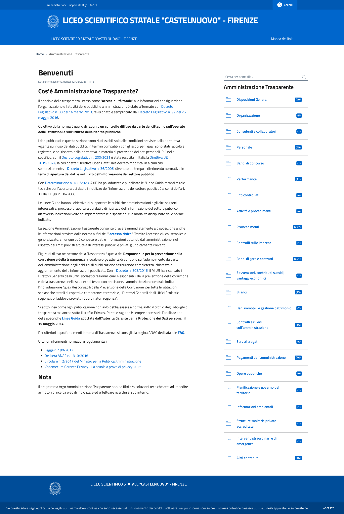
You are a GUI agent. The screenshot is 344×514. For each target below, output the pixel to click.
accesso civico (120, 233)
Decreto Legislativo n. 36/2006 (90, 168)
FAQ (181, 332)
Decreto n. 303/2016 (132, 270)
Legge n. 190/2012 (59, 350)
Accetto (328, 508)
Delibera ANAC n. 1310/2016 (66, 355)
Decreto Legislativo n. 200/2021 (86, 157)
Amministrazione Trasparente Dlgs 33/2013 (73, 5)
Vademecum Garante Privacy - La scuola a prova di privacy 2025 (93, 366)
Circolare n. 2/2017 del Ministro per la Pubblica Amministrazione (93, 361)
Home (40, 54)
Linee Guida (71, 318)
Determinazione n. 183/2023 (67, 183)
